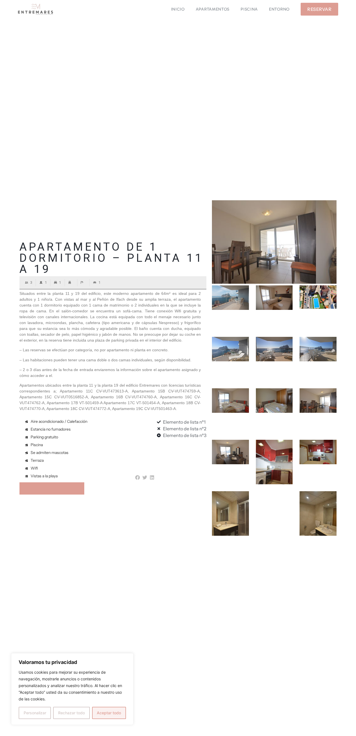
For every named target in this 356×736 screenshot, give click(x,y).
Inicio (178, 9)
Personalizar (35, 712)
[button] (137, 477)
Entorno (279, 9)
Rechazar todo (71, 712)
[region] (72, 689)
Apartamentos (212, 9)
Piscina (249, 9)
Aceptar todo (109, 712)
